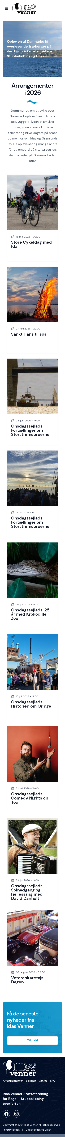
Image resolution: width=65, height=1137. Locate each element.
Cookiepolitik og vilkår (38, 1129)
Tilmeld (32, 1040)
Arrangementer (13, 1080)
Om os (43, 1080)
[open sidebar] (6, 8)
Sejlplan (31, 1080)
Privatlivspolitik (11, 1129)
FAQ (52, 1080)
